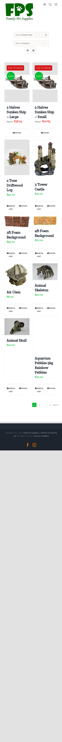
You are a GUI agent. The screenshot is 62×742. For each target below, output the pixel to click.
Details (18, 133)
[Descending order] (46, 35)
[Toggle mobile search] (50, 4)
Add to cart (12, 207)
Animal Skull (17, 340)
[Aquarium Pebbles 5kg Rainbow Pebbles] (45, 335)
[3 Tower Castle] (45, 159)
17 (50, 405)
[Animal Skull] (16, 326)
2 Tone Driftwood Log (15, 185)
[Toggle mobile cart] (44, 4)
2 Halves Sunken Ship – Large (16, 112)
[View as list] (33, 50)
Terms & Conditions (41, 436)
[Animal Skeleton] (45, 271)
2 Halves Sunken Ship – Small (44, 112)
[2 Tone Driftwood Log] (16, 157)
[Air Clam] (16, 275)
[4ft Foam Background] (45, 221)
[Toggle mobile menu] (56, 4)
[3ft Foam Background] (16, 221)
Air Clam (14, 292)
